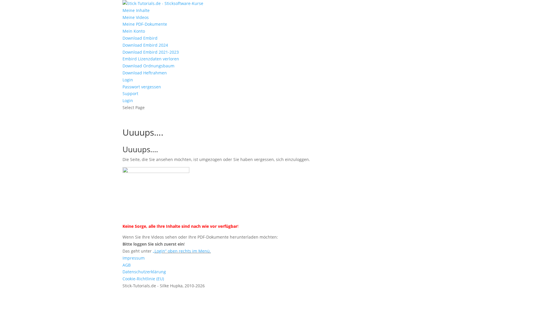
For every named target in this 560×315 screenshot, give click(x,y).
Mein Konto (134, 31)
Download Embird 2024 (145, 45)
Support (130, 93)
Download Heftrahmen (145, 73)
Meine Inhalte (136, 10)
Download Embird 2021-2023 (151, 52)
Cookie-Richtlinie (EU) (143, 278)
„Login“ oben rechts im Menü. (182, 251)
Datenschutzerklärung (144, 271)
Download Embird (140, 38)
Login (128, 80)
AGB (127, 265)
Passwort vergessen (142, 87)
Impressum (134, 258)
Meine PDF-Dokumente (145, 24)
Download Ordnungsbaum (148, 66)
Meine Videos (136, 17)
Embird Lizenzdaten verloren (151, 59)
